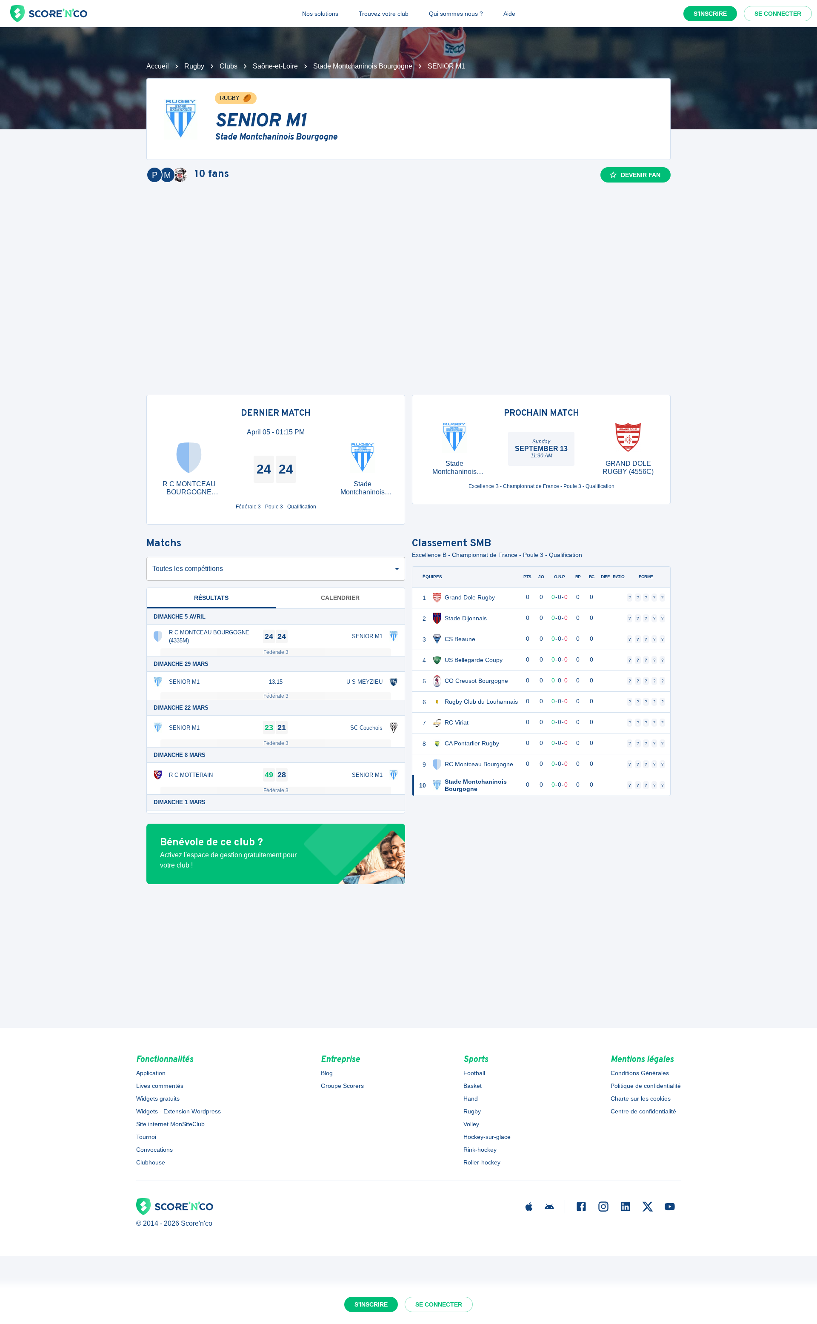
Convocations (154, 1149)
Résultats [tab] (211, 597)
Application (151, 1073)
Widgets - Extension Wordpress (178, 1111)
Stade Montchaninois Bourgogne (362, 66)
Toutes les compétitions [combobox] (187, 568)
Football (474, 1073)
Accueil (157, 66)
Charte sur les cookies (641, 1098)
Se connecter (777, 13)
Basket (472, 1085)
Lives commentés (159, 1085)
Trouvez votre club (383, 13)
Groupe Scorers (342, 1085)
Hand (470, 1098)
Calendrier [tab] (340, 597)
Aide (509, 13)
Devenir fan (640, 174)
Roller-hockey (481, 1162)
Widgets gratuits (158, 1098)
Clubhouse (150, 1162)
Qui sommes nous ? (456, 13)
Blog (327, 1073)
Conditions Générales (640, 1073)
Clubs (228, 66)
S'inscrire (710, 13)
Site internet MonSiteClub (170, 1124)
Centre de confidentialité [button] (643, 1111)
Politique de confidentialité (646, 1085)
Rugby (194, 66)
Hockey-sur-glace (487, 1136)
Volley (471, 1124)
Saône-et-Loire (275, 66)
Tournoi (146, 1136)
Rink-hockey (480, 1149)
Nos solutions (320, 13)
